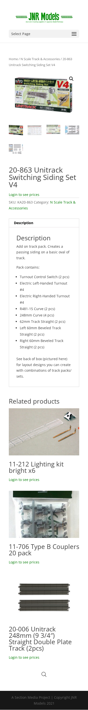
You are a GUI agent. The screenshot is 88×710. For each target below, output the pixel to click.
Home (13, 59)
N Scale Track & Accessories (40, 59)
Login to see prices (24, 194)
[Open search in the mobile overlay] (44, 674)
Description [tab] (23, 222)
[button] (71, 78)
